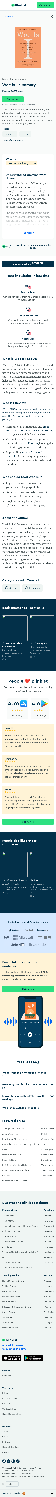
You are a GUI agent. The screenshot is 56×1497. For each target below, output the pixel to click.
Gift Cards (6, 1403)
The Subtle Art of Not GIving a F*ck (18, 1267)
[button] (28, 1074)
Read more (26, 232)
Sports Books (8, 1312)
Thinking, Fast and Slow (13, 1241)
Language (10, 134)
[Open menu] (5, 5)
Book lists (6, 1375)
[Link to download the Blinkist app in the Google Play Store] (33, 1358)
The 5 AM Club (9, 1221)
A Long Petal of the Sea (13, 1128)
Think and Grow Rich (12, 1262)
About (5, 1431)
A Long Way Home (11, 1134)
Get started (45, 5)
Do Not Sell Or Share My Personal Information (23, 1476)
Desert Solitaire (9, 1160)
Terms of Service (10, 1470)
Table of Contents (11, 140)
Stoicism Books (9, 1301)
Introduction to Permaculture (15, 1170)
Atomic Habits (8, 1215)
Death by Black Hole (11, 1154)
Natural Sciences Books (13, 1281)
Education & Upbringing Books (16, 1307)
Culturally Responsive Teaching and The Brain (20, 1147)
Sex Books (7, 1317)
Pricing (5, 1393)
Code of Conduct (10, 1447)
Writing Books (9, 1286)
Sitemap (23, 1468)
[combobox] (12, 1484)
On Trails (6, 1175)
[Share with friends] (52, 17)
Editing (25, 134)
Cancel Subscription (11, 1414)
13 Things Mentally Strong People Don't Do (20, 1255)
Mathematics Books (11, 1296)
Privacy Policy (27, 1470)
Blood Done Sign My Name (14, 1139)
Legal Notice (35, 1468)
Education (34, 588)
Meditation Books (10, 1291)
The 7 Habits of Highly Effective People (20, 1226)
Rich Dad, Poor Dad (11, 1231)
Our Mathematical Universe (14, 1180)
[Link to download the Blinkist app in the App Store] (11, 1358)
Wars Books (7, 1322)
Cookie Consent (9, 1473)
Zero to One (8, 1247)
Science (9, 16)
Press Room (7, 1452)
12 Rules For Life (9, 1236)
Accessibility (26, 1473)
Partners (6, 1442)
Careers (5, 1436)
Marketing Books (10, 1327)
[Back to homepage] (18, 5)
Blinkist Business (9, 1398)
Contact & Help (9, 1409)
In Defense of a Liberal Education (17, 1165)
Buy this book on (22, 263)
